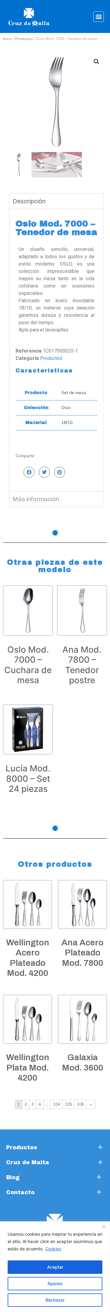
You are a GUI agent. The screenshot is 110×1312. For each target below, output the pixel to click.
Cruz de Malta (27, 1162)
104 (56, 1104)
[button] (98, 16)
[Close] (103, 1226)
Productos (24, 38)
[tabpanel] (56, 350)
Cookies (53, 1248)
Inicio (7, 38)
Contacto (20, 1192)
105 (68, 1104)
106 (80, 1104)
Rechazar (55, 1300)
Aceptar (55, 1267)
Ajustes (55, 1283)
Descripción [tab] (29, 201)
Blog (13, 1177)
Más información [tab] (36, 499)
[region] (55, 1266)
